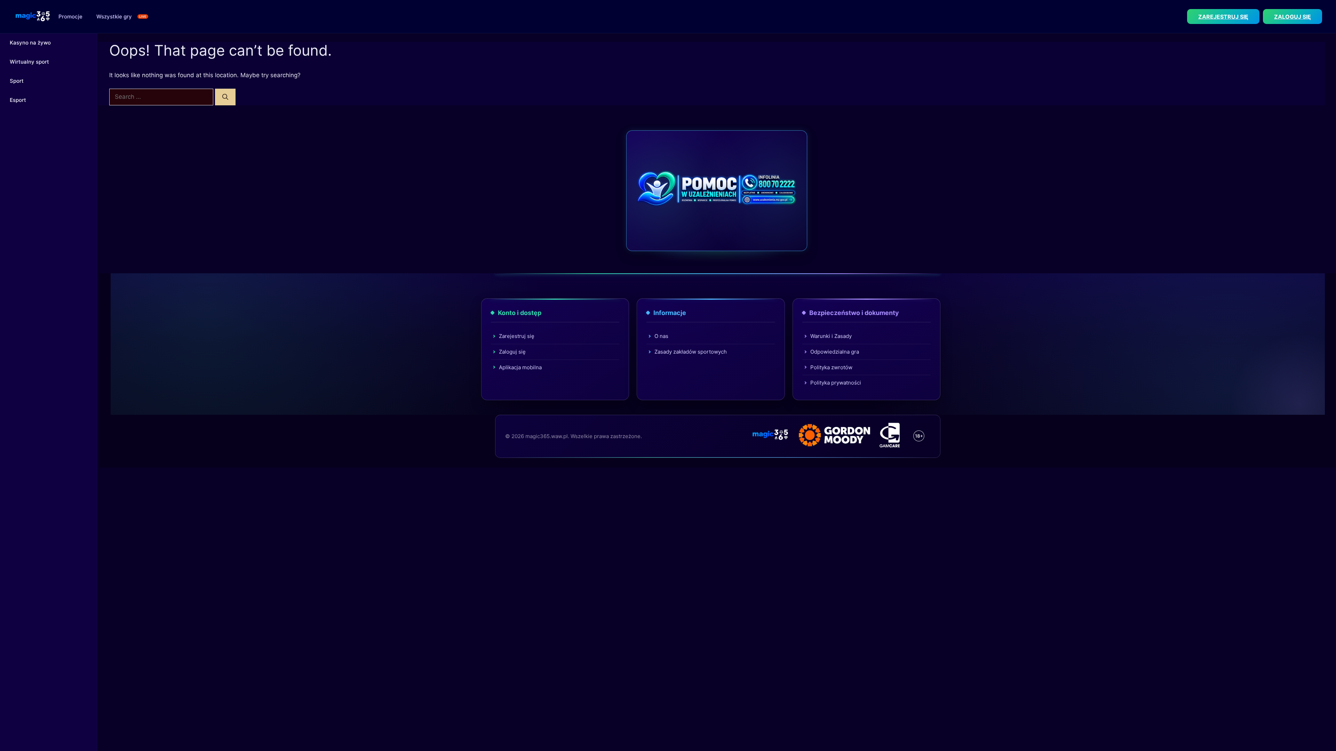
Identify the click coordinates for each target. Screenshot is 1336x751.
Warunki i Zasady (831, 336)
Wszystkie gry (114, 16)
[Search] (225, 97)
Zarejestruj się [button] (1223, 16)
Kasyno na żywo (30, 42)
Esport (18, 100)
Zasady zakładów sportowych (690, 351)
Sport (17, 81)
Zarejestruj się (516, 336)
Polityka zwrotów (831, 367)
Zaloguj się (512, 351)
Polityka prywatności (835, 382)
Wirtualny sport (29, 61)
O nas (661, 336)
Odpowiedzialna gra (834, 351)
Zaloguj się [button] (1292, 16)
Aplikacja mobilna (520, 367)
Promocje (70, 16)
